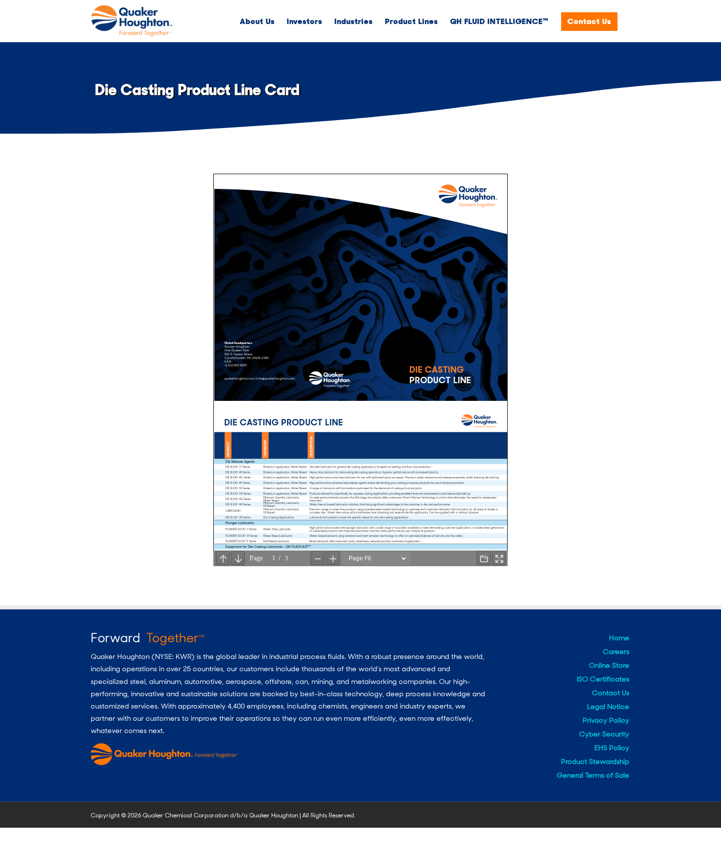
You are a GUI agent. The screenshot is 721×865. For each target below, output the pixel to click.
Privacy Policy (606, 720)
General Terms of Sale (593, 775)
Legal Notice (608, 706)
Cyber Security (604, 734)
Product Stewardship (595, 761)
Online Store (609, 665)
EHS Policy (611, 747)
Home (619, 637)
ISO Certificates (603, 679)
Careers (616, 651)
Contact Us (610, 692)
